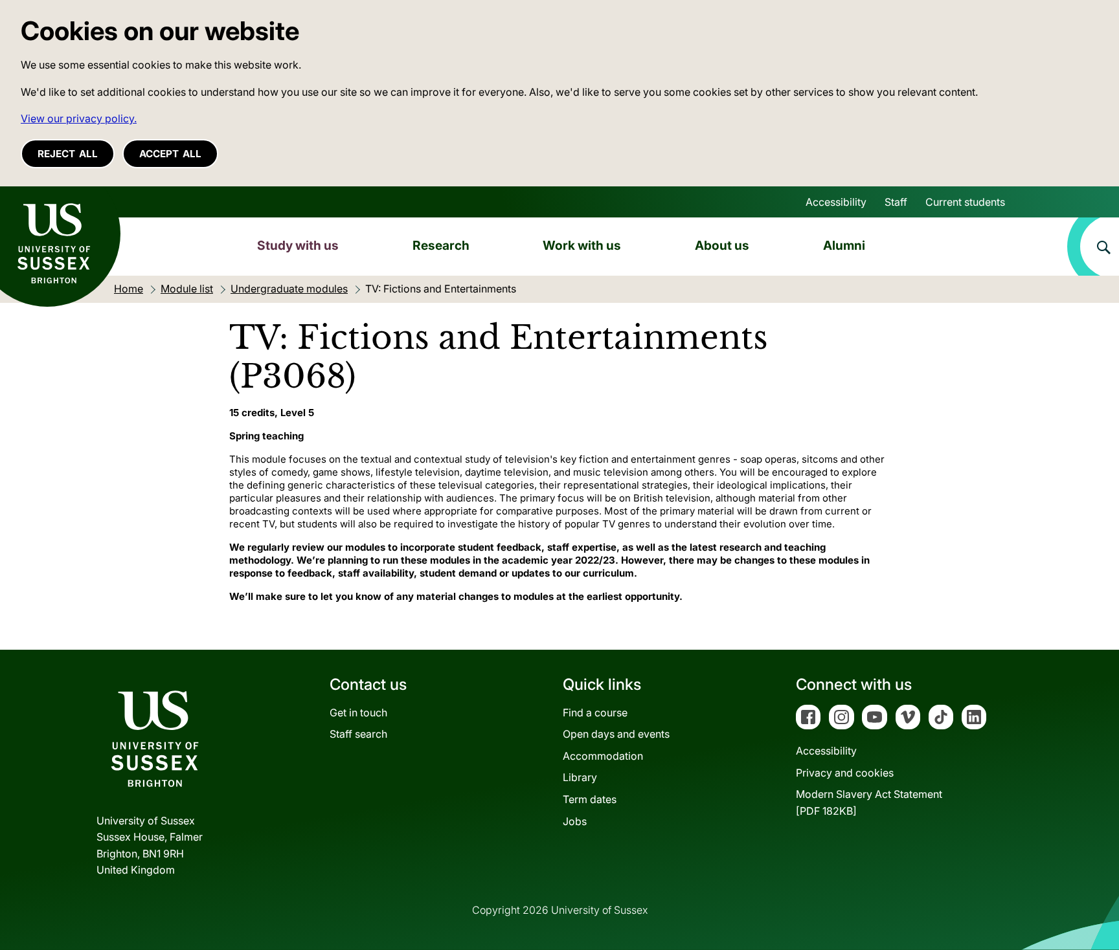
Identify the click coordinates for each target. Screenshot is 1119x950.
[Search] (1093, 246)
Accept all (170, 154)
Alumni (844, 245)
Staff (896, 201)
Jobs (575, 821)
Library (580, 777)
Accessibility (836, 201)
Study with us (298, 245)
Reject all (68, 154)
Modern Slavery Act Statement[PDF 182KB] (869, 802)
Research (441, 245)
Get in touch (358, 712)
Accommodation (603, 755)
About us (722, 245)
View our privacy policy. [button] (79, 118)
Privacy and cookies (845, 772)
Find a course (595, 712)
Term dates (589, 799)
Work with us (582, 245)
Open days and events (616, 733)
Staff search (358, 733)
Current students (965, 201)
